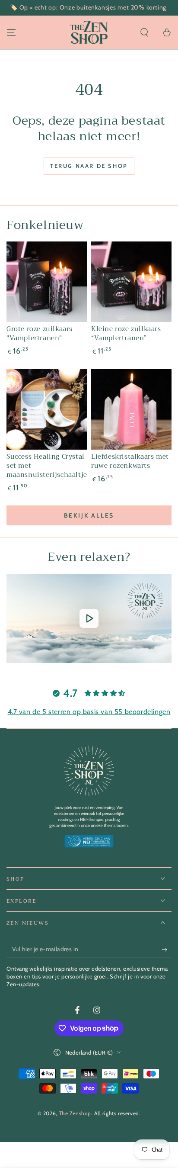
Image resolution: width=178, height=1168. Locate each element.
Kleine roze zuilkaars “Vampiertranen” (126, 333)
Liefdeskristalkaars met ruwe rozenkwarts (130, 461)
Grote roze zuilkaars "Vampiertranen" (39, 333)
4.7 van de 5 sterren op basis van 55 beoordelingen (89, 712)
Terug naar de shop (89, 165)
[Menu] (11, 32)
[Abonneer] (167, 949)
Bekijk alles (89, 515)
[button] (144, 32)
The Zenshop (75, 1113)
